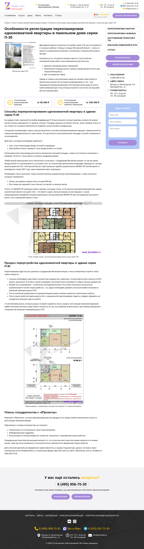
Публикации (51, 516)
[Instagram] (74, 521)
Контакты (48, 15)
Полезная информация (71, 516)
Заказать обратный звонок (126, 15)
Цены (30, 15)
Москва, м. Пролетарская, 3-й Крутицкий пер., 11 (52, 536)
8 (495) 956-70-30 (117, 78)
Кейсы (38, 15)
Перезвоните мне (82, 497)
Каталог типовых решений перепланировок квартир (29, 23)
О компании (10, 15)
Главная (7, 23)
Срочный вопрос (122, 58)
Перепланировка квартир (121, 29)
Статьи (58, 15)
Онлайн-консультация (122, 64)
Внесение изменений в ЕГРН (122, 45)
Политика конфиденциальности (102, 516)
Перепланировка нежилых (122, 33)
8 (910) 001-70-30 (131, 6)
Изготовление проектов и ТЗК (121, 39)
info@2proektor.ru (100, 535)
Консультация (60, 497)
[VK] (69, 521)
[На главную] (19, 6)
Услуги (21, 15)
